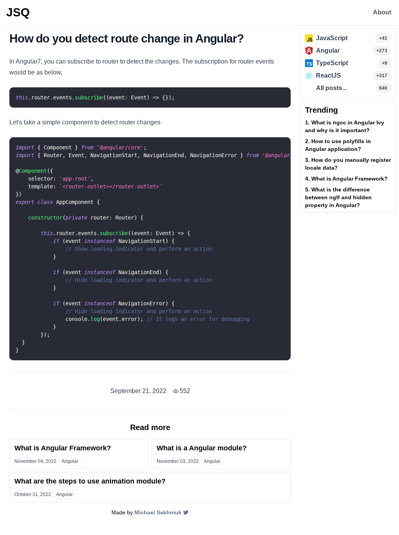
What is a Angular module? (202, 448)
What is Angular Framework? (62, 448)
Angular (70, 461)
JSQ (18, 12)
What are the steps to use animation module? (90, 481)
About (382, 12)
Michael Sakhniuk (158, 512)
